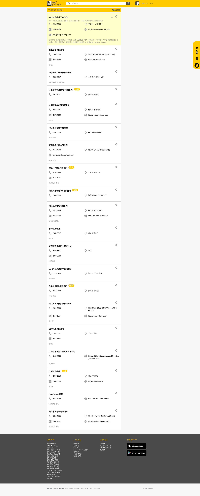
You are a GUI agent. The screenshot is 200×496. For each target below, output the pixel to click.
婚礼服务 (49, 478)
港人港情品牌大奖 (105, 446)
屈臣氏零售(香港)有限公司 (60, 191)
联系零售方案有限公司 (58, 145)
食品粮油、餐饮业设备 (53, 454)
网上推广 (76, 452)
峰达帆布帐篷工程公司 (58, 17)
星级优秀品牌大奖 (105, 448)
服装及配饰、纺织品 (53, 468)
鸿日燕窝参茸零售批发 (58, 128)
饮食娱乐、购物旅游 (53, 464)
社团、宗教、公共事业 (53, 476)
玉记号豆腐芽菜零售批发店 (60, 269)
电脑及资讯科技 (51, 474)
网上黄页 (76, 444)
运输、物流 (50, 448)
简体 (151, 3)
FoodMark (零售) (56, 394)
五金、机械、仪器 (52, 456)
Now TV (75, 448)
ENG (142, 3)
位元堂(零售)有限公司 (58, 286)
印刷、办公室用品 (52, 446)
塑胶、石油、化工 (52, 460)
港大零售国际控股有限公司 (60, 304)
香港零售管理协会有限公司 (60, 246)
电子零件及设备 (51, 458)
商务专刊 (76, 446)
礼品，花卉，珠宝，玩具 (54, 470)
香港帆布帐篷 (54, 229)
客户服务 (102, 450)
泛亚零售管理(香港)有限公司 (61, 90)
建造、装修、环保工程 (53, 450)
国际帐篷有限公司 (56, 329)
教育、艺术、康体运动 (53, 472)
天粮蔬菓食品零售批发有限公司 (62, 352)
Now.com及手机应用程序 (80, 450)
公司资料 (102, 444)
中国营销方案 (77, 454)
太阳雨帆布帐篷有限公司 (59, 105)
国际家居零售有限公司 (58, 412)
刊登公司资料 (77, 456)
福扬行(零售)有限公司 (58, 168)
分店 (77, 89)
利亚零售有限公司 (56, 50)
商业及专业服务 (51, 444)
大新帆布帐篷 (54, 371)
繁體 (146, 3)
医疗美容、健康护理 (53, 462)
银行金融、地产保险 (53, 466)
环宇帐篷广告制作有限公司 (60, 72)
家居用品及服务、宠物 (53, 452)
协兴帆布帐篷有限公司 (58, 206)
